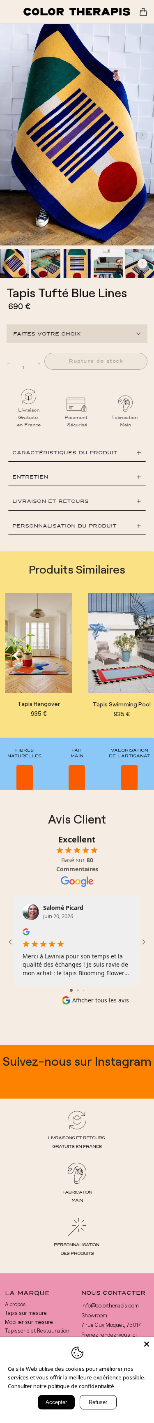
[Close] (147, 1344)
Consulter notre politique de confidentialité (61, 1386)
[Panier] (143, 12)
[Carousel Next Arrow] (142, 135)
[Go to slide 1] (71, 990)
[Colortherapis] (77, 12)
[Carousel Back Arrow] (11, 135)
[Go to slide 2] (78, 990)
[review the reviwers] (26, 931)
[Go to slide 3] (83, 990)
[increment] (39, 364)
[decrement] (9, 364)
